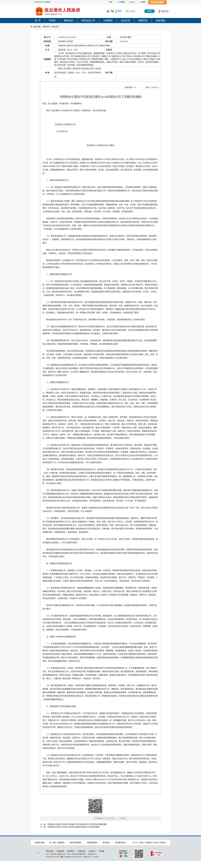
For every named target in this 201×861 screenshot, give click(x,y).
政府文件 (46, 27)
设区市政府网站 (75, 842)
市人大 (135, 842)
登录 (110, 2)
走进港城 (160, 20)
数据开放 (143, 20)
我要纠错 (81, 851)
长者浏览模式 (157, 2)
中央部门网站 (39, 842)
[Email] (119, 11)
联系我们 (71, 851)
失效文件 (55, 27)
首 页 (38, 20)
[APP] (116, 11)
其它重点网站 (120, 842)
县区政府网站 (92, 842)
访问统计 (92, 851)
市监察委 (148, 842)
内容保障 (60, 851)
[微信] (112, 11)
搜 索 (149, 11)
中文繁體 (121, 2)
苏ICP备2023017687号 (52, 857)
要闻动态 (68, 20)
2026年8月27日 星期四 (42, 2)
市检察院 (162, 842)
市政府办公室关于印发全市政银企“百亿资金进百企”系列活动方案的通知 (77, 824)
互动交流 (125, 20)
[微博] (108, 11)
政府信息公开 (88, 20)
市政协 (141, 842)
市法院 (155, 842)
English (132, 2)
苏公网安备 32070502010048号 (72, 857)
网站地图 (49, 851)
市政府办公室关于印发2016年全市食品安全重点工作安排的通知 (73, 827)
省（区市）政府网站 (56, 842)
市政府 (52, 20)
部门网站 (106, 842)
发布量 (101, 851)
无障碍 (142, 2)
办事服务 (108, 20)
